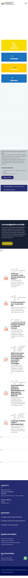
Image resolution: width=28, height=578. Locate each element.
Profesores (14, 70)
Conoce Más (14, 100)
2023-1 (12, 348)
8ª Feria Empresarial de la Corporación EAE (18, 304)
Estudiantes (14, 59)
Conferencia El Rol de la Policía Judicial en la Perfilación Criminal (18, 325)
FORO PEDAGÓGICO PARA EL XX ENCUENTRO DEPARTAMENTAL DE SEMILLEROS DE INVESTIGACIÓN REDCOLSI (17, 390)
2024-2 (12, 297)
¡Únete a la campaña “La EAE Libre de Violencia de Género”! (18, 276)
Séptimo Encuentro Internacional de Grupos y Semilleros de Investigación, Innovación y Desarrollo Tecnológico (17, 358)
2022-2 (12, 416)
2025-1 (12, 270)
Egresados (14, 80)
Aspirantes (14, 48)
